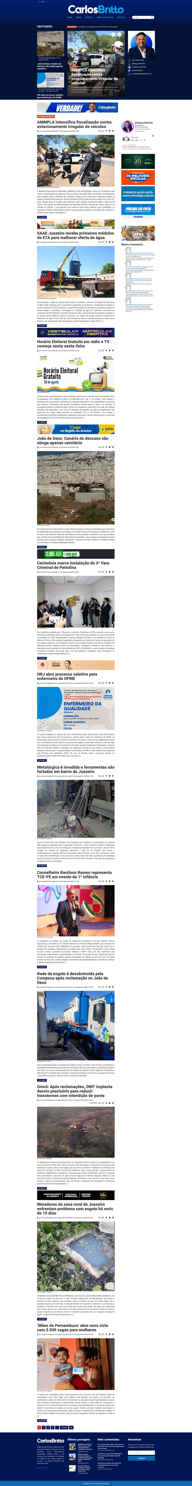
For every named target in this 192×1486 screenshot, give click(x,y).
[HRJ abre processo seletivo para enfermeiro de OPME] (106, 683)
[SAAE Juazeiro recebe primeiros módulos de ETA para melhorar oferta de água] (106, 242)
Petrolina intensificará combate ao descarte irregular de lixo (95, 27)
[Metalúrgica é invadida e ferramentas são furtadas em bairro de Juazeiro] (106, 776)
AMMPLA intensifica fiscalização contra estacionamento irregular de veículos (94, 76)
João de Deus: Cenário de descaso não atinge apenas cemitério (50, 66)
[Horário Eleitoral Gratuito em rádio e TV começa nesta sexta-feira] (106, 350)
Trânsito (75, 66)
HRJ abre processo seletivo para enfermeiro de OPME (50, 96)
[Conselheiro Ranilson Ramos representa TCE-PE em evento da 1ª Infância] (106, 881)
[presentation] (113, 34)
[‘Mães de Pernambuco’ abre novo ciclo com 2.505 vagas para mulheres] (106, 1334)
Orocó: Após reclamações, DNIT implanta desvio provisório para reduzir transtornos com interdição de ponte (140, 255)
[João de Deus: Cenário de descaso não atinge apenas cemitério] (106, 447)
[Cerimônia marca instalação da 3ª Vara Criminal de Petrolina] (106, 572)
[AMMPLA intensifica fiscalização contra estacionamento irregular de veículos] (106, 131)
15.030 (64, 1427)
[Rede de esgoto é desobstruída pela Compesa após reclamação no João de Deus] (106, 987)
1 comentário (93, 1103)
